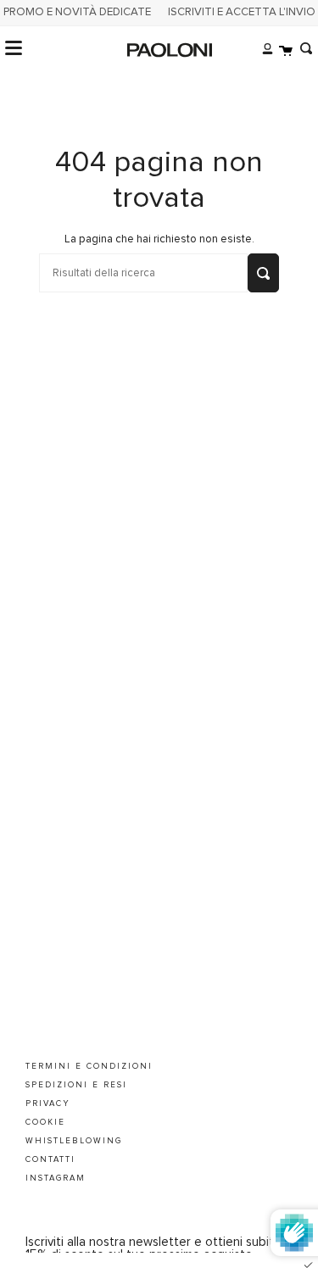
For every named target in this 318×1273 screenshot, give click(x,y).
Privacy (47, 1103)
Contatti (50, 1159)
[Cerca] (302, 48)
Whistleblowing (73, 1141)
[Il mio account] (263, 48)
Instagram (55, 1178)
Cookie (45, 1122)
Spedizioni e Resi (76, 1085)
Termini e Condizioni (89, 1066)
